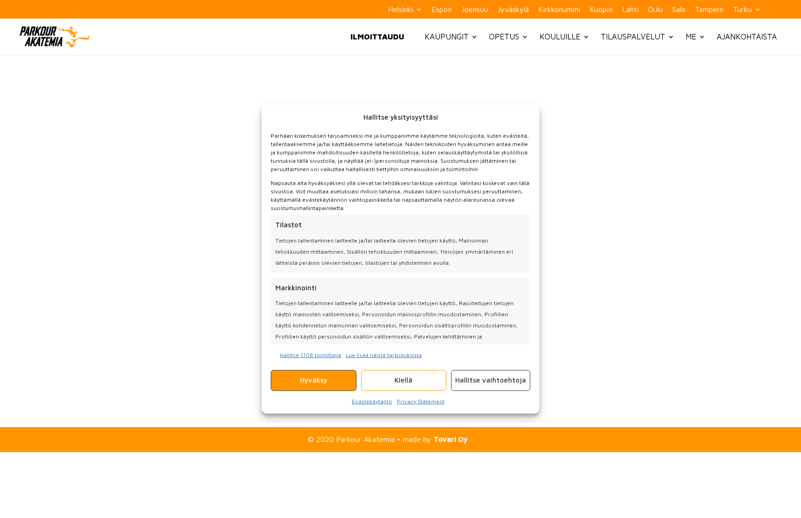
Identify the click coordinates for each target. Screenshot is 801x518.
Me (691, 36)
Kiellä (403, 380)
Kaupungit (447, 36)
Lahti (630, 9)
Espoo (442, 9)
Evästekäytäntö (372, 400)
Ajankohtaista (747, 36)
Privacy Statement (421, 400)
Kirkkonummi (559, 9)
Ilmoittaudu (377, 36)
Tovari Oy (450, 439)
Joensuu (474, 9)
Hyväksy (313, 380)
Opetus (504, 36)
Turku (742, 9)
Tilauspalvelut (633, 36)
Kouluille (560, 36)
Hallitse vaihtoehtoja (490, 380)
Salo (679, 9)
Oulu (655, 9)
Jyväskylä (513, 9)
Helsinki (400, 9)
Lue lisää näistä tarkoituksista (384, 354)
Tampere (709, 9)
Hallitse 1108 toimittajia (310, 354)
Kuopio (601, 9)
